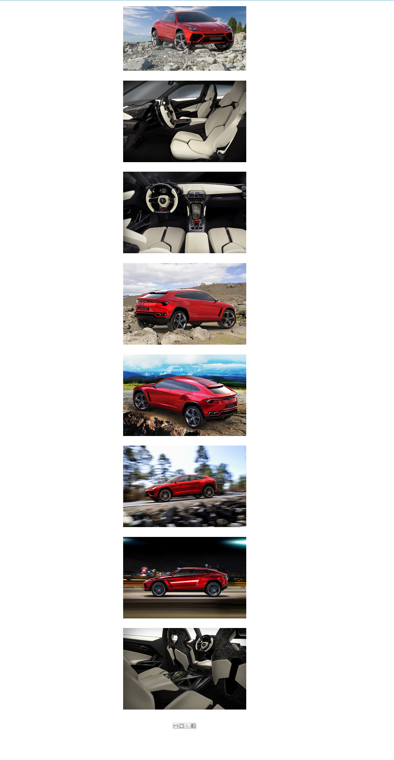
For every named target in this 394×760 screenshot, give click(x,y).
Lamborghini (190, 732)
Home (185, 746)
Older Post (252, 746)
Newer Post (118, 746)
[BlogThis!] (182, 726)
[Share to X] (187, 726)
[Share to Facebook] (193, 726)
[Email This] (176, 726)
